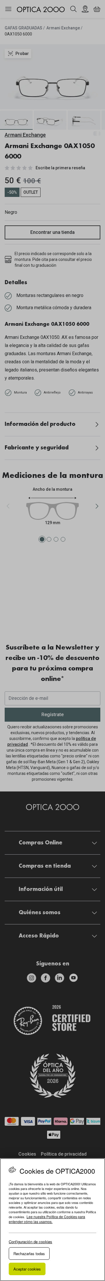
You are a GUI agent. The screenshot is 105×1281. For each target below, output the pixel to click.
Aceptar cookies (27, 1269)
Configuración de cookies (30, 1241)
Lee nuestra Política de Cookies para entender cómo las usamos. (47, 1219)
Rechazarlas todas (29, 1253)
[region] (52, 1219)
